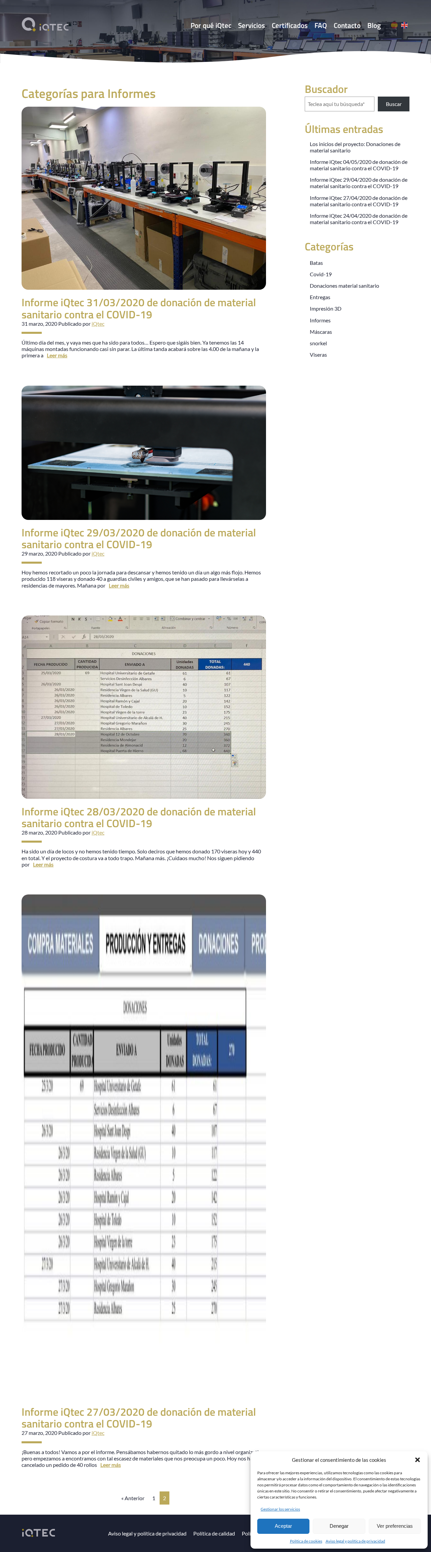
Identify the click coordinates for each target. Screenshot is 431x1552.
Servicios (251, 25)
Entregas (320, 297)
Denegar (339, 1526)
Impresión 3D (325, 308)
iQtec (98, 323)
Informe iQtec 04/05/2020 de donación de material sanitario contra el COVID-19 (358, 164)
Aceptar (283, 1526)
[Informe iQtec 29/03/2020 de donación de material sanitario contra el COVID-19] (144, 516)
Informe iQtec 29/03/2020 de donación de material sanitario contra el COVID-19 (139, 538)
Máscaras (321, 331)
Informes (320, 320)
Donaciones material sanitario (344, 285)
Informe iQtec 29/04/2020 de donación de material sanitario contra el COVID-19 (358, 182)
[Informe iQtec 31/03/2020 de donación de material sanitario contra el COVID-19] (144, 286)
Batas (316, 262)
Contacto (347, 25)
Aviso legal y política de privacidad (355, 1541)
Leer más (57, 355)
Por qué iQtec (211, 25)
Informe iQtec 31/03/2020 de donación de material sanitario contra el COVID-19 (139, 308)
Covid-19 (321, 274)
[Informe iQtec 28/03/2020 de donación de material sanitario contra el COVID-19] (144, 795)
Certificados (290, 25)
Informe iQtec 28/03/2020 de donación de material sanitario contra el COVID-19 (139, 817)
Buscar (394, 104)
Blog (374, 25)
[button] (417, 1459)
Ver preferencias (395, 1526)
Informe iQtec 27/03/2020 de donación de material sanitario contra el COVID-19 (139, 1418)
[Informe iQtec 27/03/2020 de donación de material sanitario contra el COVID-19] (144, 1396)
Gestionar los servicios (280, 1509)
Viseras (318, 354)
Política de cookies (306, 1541)
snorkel (318, 343)
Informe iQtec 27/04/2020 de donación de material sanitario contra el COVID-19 (358, 201)
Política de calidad (214, 1533)
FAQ (320, 25)
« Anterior (132, 1498)
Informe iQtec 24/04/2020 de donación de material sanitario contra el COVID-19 (358, 218)
